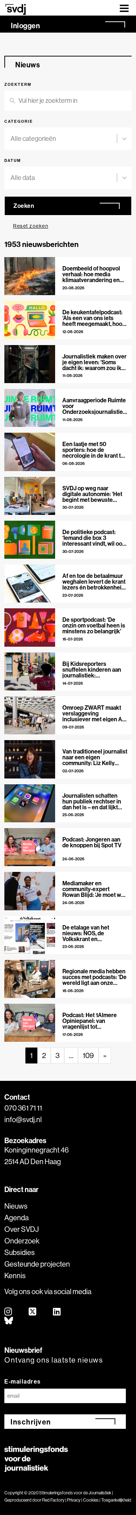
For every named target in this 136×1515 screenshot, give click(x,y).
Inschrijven (31, 1421)
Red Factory (53, 1500)
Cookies (91, 1500)
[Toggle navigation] (124, 8)
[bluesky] (9, 1321)
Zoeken (23, 205)
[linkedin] (57, 1312)
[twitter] (33, 1312)
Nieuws (16, 1205)
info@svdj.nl (23, 1119)
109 (88, 1055)
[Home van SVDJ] (15, 9)
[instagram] (8, 1312)
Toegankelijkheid (116, 1500)
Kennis (15, 1275)
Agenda (16, 1217)
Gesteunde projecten (37, 1263)
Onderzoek (22, 1240)
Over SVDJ (21, 1229)
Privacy (74, 1500)
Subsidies (19, 1252)
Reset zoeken (30, 226)
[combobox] (64, 139)
